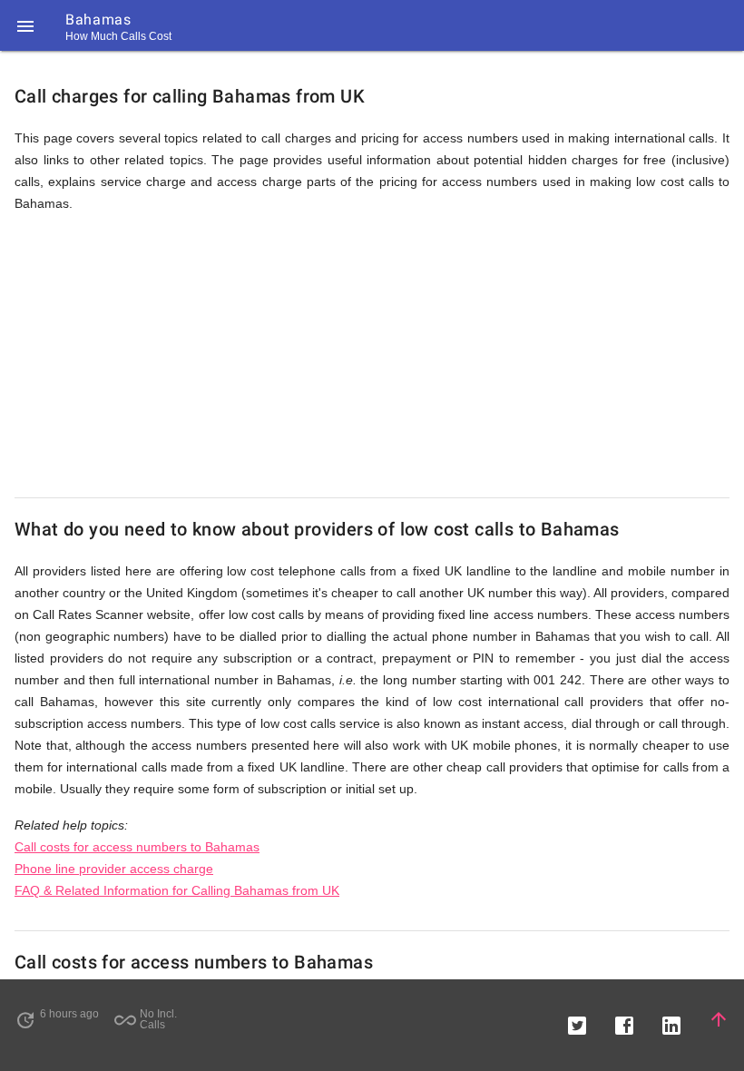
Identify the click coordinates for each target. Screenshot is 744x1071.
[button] (25, 25)
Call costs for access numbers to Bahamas (137, 847)
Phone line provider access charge (114, 868)
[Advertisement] (372, 356)
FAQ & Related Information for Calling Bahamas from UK (177, 890)
